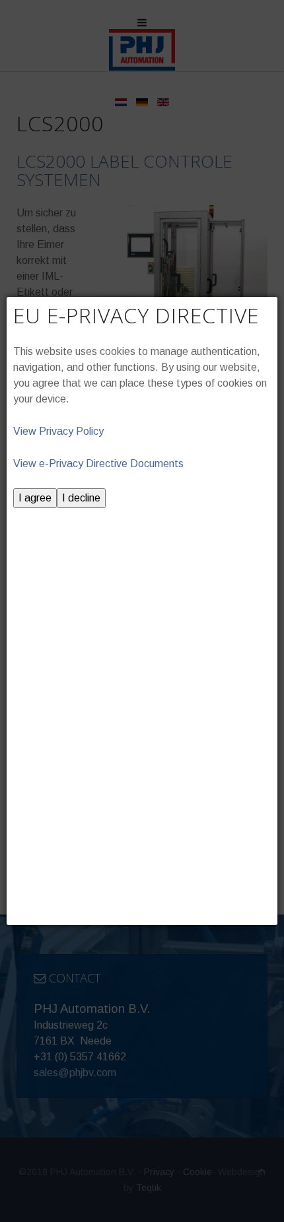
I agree (35, 497)
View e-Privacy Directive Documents (98, 463)
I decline (81, 497)
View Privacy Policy (58, 431)
